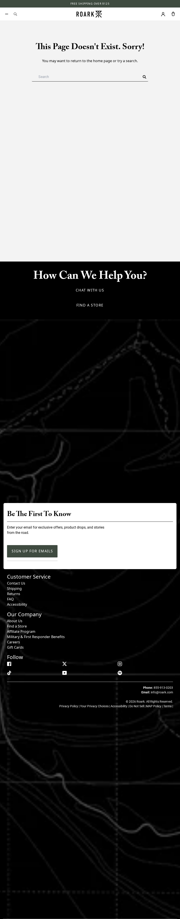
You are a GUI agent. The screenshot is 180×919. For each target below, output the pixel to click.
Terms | (168, 706)
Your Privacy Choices (94, 706)
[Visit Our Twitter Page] (64, 664)
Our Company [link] (24, 614)
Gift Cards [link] (15, 647)
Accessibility (17, 604)
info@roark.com (162, 692)
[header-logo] (89, 14)
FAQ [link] (10, 599)
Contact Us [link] (16, 583)
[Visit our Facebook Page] (9, 664)
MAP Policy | (154, 706)
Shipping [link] (14, 588)
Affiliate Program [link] (21, 631)
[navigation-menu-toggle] (6, 14)
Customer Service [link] (29, 576)
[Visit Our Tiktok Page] (9, 673)
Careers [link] (13, 642)
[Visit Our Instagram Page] (120, 664)
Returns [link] (13, 593)
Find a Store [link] (17, 626)
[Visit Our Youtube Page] (64, 673)
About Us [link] (14, 620)
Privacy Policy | (69, 706)
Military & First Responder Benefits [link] (36, 636)
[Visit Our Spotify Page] (120, 673)
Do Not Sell (137, 706)
